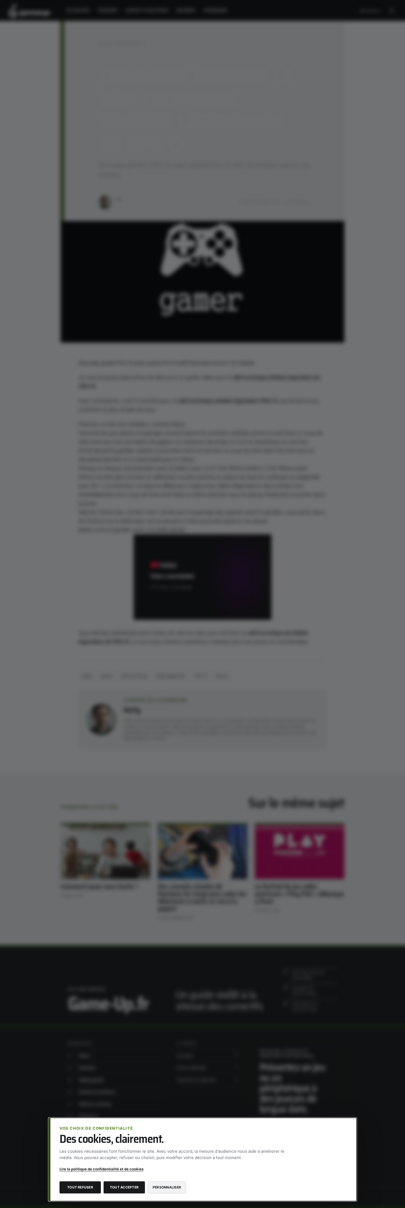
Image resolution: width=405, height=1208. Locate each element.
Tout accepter (124, 1187)
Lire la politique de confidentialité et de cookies (102, 1169)
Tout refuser (80, 1187)
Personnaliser (167, 1187)
